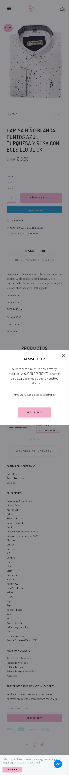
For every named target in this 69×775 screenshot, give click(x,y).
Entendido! (12, 769)
